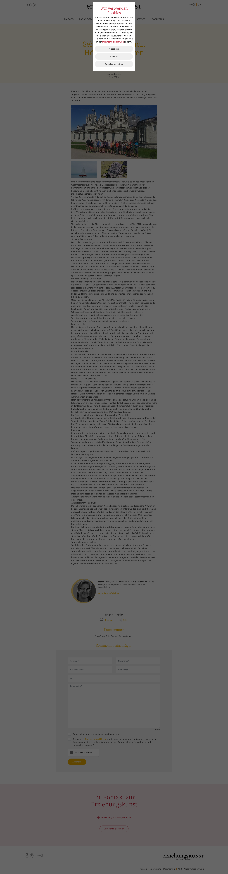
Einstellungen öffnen (114, 64)
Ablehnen (114, 56)
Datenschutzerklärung (113, 41)
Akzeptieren (114, 49)
